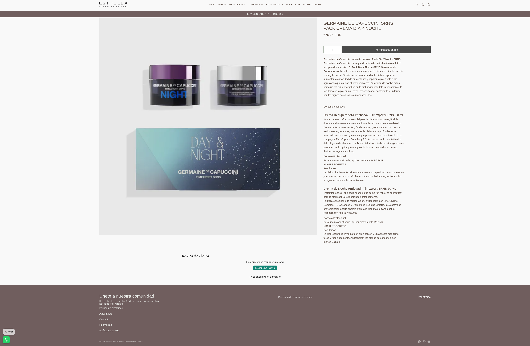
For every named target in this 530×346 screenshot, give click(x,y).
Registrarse (424, 297)
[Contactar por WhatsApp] (6, 339)
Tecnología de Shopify (133, 341)
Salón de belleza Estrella (114, 341)
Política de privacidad (111, 308)
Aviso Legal (105, 313)
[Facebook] (419, 341)
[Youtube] (429, 341)
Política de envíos (109, 330)
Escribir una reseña (265, 267)
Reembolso (105, 325)
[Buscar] (417, 5)
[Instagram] (424, 341)
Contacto (104, 319)
